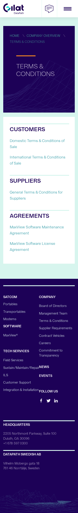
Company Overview (43, 36)
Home (15, 36)
